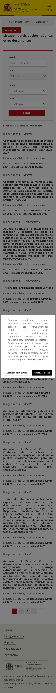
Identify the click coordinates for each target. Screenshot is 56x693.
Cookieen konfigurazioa (17, 372)
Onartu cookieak (42, 372)
